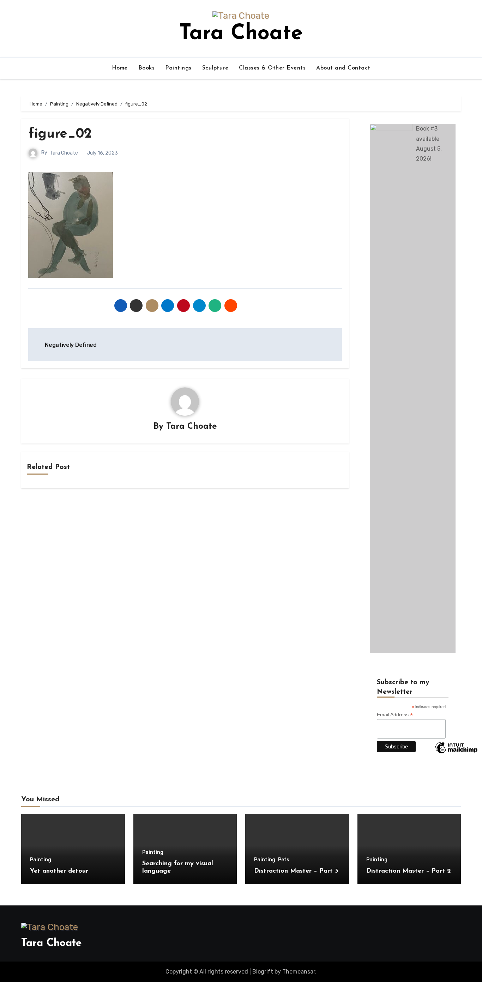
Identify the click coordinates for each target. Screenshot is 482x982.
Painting (40, 859)
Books (146, 68)
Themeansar (298, 971)
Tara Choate (241, 33)
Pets (283, 859)
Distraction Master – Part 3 (296, 871)
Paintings (178, 68)
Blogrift (262, 971)
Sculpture (215, 68)
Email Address (395, 714)
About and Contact (343, 68)
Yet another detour (59, 871)
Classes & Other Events (272, 68)
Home (120, 68)
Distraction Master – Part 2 (408, 871)
